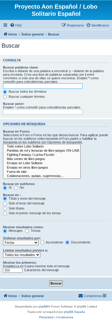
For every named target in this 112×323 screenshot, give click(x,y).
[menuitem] (16, 25)
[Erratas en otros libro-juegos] (42, 168)
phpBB (43, 306)
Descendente (80, 242)
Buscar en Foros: (16, 131)
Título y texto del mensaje (27, 198)
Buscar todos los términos (27, 91)
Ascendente (54, 242)
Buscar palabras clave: (21, 67)
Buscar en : (12, 195)
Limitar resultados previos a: (25, 250)
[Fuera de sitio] (42, 172)
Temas (35, 230)
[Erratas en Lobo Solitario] (42, 163)
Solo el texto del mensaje (26, 203)
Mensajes (15, 230)
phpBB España (74, 311)
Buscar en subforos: (19, 184)
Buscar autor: (13, 103)
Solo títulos (16, 208)
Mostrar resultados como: (23, 227)
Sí (10, 187)
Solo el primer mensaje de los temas (34, 213)
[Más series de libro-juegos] (42, 159)
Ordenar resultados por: (22, 238)
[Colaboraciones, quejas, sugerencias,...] (42, 176)
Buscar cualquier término (26, 96)
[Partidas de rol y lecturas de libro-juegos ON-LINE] (42, 151)
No (21, 187)
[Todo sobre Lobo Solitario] (42, 147)
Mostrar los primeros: (20, 262)
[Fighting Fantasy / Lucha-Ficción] (42, 155)
